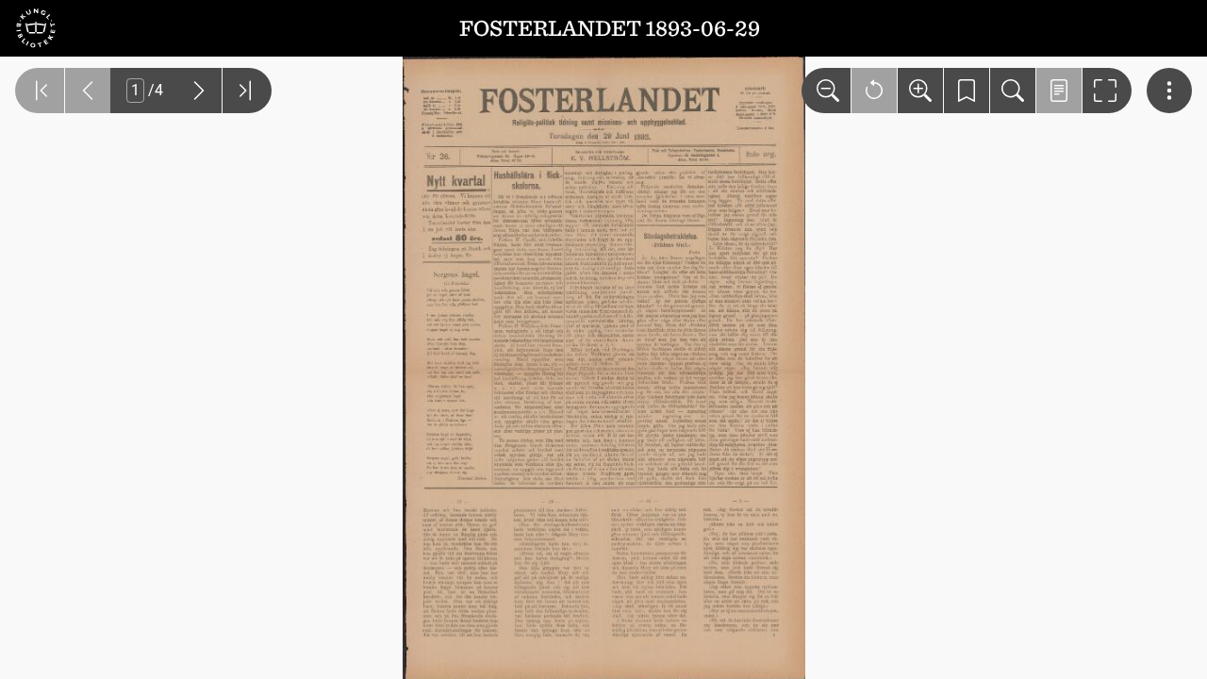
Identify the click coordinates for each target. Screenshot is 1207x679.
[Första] (39, 90)
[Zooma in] (920, 90)
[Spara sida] (966, 90)
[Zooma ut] (826, 90)
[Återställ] (874, 90)
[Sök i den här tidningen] (1012, 90)
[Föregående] (87, 90)
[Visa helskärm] (1107, 90)
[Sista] (247, 90)
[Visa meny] (1169, 90)
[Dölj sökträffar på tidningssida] (1059, 90)
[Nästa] (199, 90)
